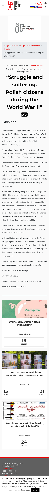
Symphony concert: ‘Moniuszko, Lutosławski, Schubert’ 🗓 (24, 425)
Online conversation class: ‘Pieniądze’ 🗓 (24, 323)
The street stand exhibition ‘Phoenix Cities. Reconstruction (24, 374)
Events (33, 65)
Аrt (27, 385)
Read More (25, 490)
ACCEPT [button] (35, 490)
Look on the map (9, 468)
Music (27, 435)
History (39, 65)
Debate (21, 334)
